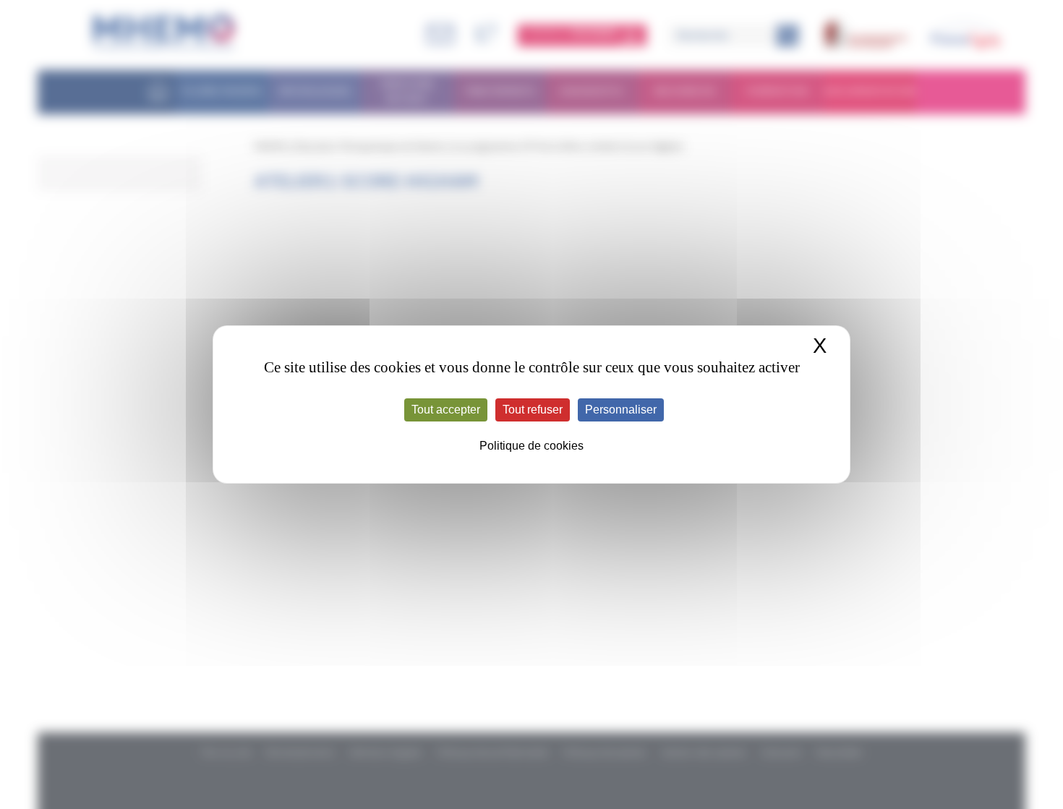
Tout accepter (445, 409)
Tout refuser (533, 409)
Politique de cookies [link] (531, 446)
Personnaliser (621, 409)
